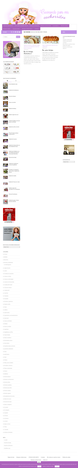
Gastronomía (6, 312)
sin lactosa (6, 418)
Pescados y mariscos (8, 365)
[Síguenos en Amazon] (13, 32)
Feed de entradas (7, 442)
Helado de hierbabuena (14, 90)
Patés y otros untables (8, 362)
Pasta (5, 357)
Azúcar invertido (12, 102)
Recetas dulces (7, 382)
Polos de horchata (12, 157)
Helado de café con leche (14, 126)
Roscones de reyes (8, 401)
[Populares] (7, 80)
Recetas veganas (7, 393)
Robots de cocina (7, 398)
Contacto (37, 28)
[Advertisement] (69, 87)
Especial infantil (16, 28)
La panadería (55, 25)
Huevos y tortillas (7, 326)
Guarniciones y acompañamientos (11, 315)
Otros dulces (6, 343)
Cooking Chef (6, 290)
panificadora (48, 45)
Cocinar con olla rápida (8, 279)
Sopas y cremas (7, 423)
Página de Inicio (11, 457)
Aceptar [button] (39, 466)
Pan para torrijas (47, 50)
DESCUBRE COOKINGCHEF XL (21, 25)
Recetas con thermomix (46, 25)
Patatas (5, 359)
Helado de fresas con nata (14, 181)
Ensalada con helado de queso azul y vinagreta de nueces (14, 171)
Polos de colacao (12, 96)
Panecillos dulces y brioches (30, 45)
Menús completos (7, 337)
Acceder (5, 439)
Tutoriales (6, 429)
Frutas (5, 307)
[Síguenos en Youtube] (19, 32)
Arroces (5, 254)
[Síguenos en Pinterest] (17, 32)
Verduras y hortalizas (8, 432)
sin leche (6, 421)
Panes (38, 45)
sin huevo (29, 48)
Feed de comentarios (8, 445)
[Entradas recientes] (16, 80)
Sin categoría (6, 410)
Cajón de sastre (7, 268)
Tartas (5, 426)
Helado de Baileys (12, 108)
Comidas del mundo (8, 284)
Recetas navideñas (8, 384)
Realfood (6, 373)
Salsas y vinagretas (8, 404)
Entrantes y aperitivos (8, 301)
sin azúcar (6, 407)
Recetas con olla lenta (34, 25)
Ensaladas (6, 298)
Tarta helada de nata (13, 84)
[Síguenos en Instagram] (11, 32)
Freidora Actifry (7, 304)
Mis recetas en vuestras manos (69, 44)
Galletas (5, 309)
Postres (5, 371)
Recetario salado (6, 28)
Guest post (6, 318)
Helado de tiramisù (13, 139)
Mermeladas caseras (8, 340)
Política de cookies (66, 45)
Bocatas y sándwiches (8, 262)
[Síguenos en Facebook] (15, 32)
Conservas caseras (8, 287)
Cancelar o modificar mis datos (48, 466)
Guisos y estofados (8, 320)
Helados (5, 323)
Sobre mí (64, 48)
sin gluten (6, 412)
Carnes (5, 270)
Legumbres (6, 329)
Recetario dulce (64, 25)
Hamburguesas (8, 264)
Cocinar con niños (7, 276)
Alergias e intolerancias (27, 28)
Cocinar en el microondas (9, 281)
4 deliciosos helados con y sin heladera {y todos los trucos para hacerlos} (14, 152)
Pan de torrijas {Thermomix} (28, 53)
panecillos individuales (8, 348)
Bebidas (5, 256)
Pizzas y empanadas (8, 368)
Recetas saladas (7, 390)
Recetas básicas (7, 376)
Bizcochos (6, 259)
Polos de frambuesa (13, 194)
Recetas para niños (8, 387)
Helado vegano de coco (13, 114)
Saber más (57, 466)
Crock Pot (6, 293)
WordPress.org (7, 448)
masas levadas (7, 334)
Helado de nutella (12, 175)
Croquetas (6, 295)
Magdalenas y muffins (8, 332)
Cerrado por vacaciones (9, 273)
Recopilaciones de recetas (9, 396)
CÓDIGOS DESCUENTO (8, 25)
